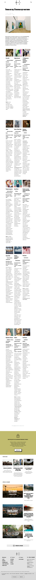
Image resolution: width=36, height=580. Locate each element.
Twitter (11, 562)
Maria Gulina (9, 14)
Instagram (12, 559)
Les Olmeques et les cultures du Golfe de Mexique (26, 195)
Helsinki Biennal (17, 260)
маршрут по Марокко (25, 115)
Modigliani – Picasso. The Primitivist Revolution (9, 341)
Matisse (16, 191)
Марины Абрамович (16, 418)
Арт (12, 13)
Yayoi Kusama (26, 257)
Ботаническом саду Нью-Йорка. (26, 299)
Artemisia (25, 132)
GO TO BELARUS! (21, 559)
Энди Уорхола (17, 411)
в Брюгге (11, 107)
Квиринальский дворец (17, 349)
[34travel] (18, 2)
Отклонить (15, 576)
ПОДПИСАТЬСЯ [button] (18, 450)
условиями (25, 573)
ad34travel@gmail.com (29, 567)
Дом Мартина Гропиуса (26, 260)
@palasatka (14, 425)
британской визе (18, 406)
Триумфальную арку (18, 167)
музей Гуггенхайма (9, 239)
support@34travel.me (29, 564)
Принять (21, 576)
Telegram (11, 563)
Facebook (11, 560)
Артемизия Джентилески (25, 141)
